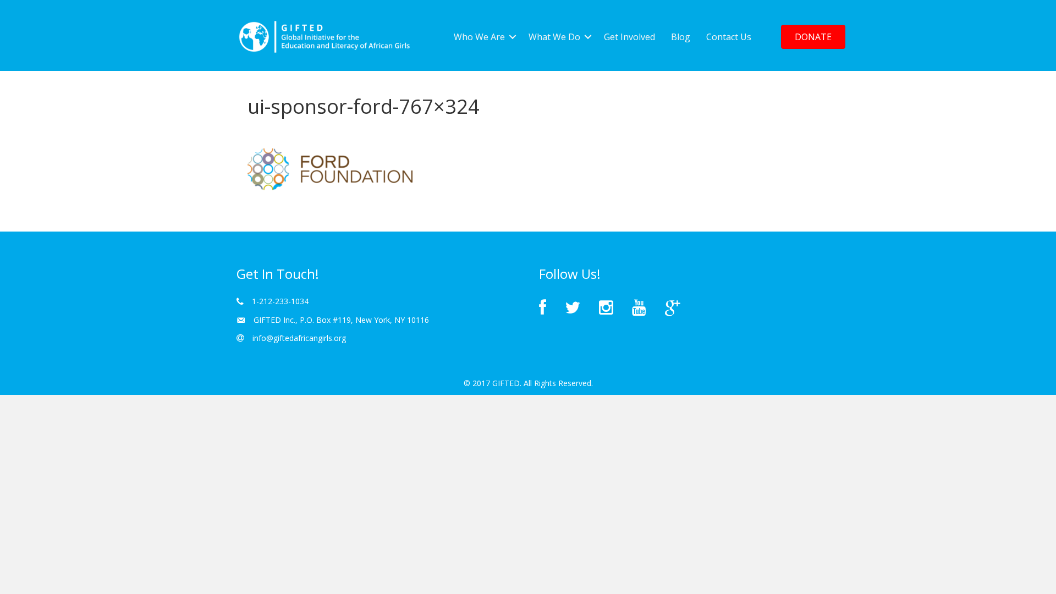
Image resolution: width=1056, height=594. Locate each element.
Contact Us (728, 37)
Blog (680, 37)
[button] (813, 37)
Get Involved (629, 37)
